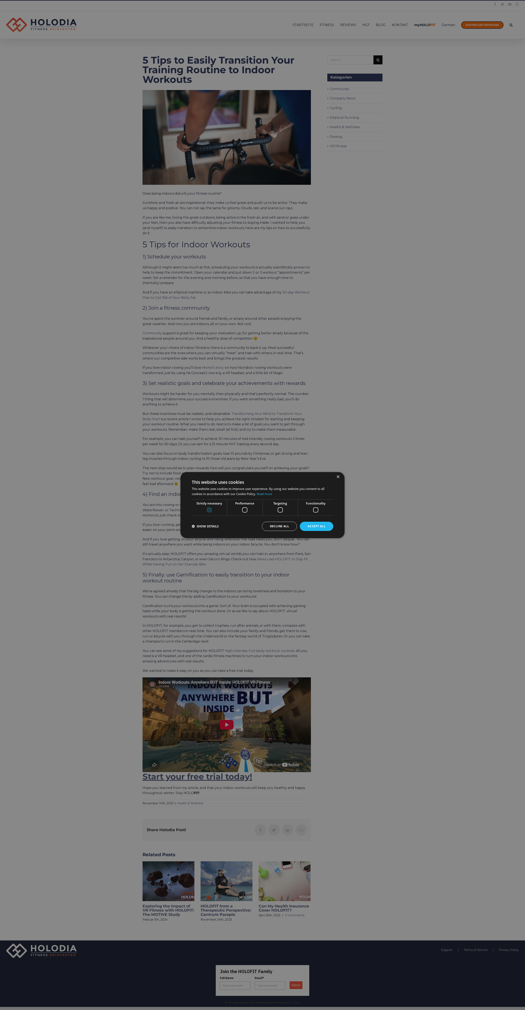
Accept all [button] (316, 526)
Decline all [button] (279, 526)
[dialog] (262, 505)
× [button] (337, 476)
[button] (205, 526)
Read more (264, 494)
